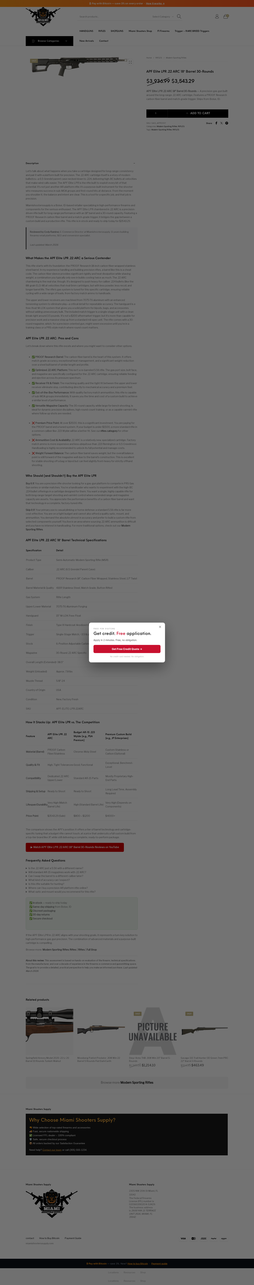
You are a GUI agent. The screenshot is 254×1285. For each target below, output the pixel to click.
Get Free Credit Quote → (127, 649)
